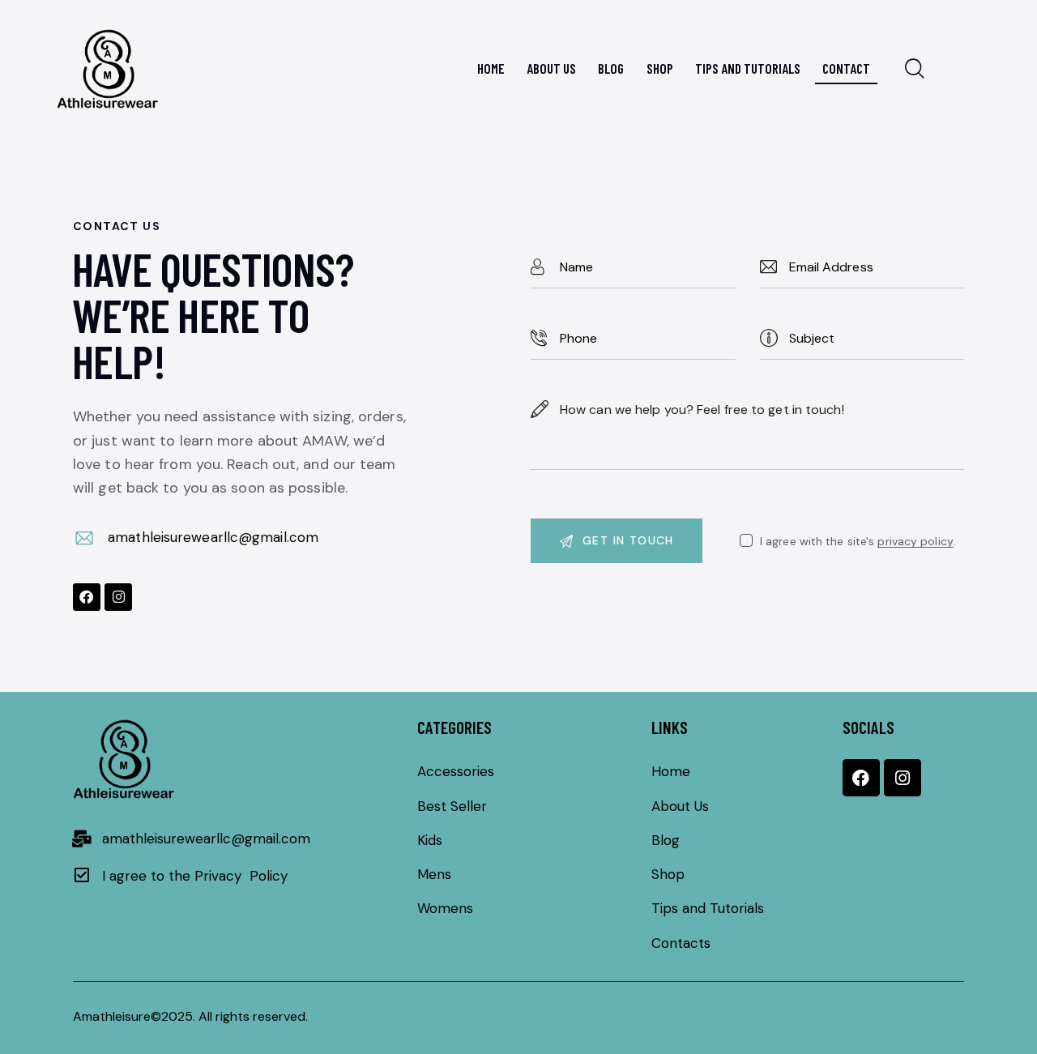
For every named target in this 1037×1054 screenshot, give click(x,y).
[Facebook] (86, 597)
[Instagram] (118, 597)
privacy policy (915, 542)
